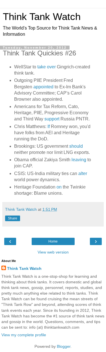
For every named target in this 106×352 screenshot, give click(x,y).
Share (12, 218)
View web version (53, 252)
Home (53, 241)
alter (82, 173)
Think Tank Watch (42, 16)
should (76, 146)
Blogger (63, 346)
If (48, 126)
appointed (43, 86)
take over (46, 66)
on (59, 187)
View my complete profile (23, 335)
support (51, 118)
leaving (78, 159)
